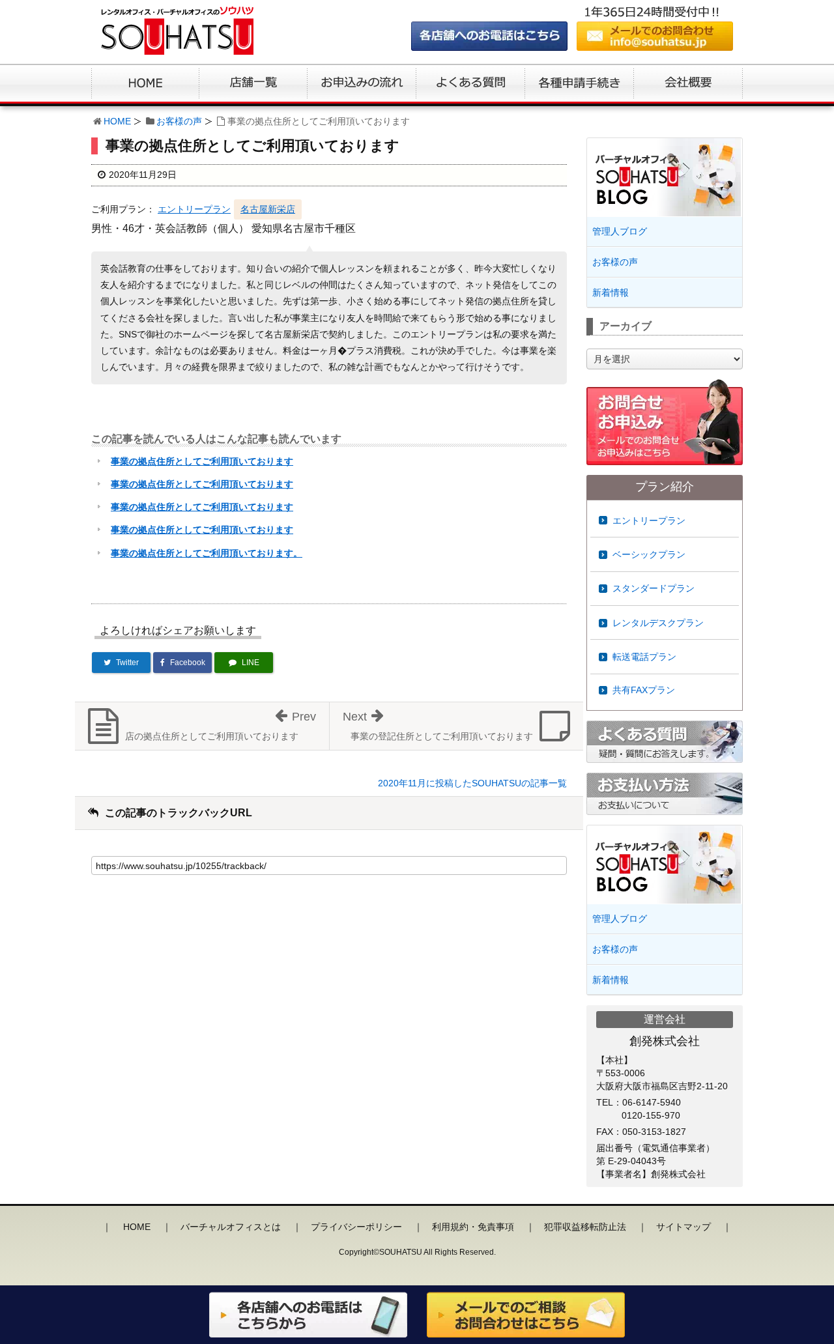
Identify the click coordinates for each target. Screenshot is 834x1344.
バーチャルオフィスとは (230, 1227)
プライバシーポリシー (356, 1227)
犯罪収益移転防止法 (585, 1227)
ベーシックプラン (648, 554)
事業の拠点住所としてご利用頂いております (202, 461)
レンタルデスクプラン (658, 623)
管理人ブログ (619, 231)
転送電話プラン (644, 656)
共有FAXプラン (643, 690)
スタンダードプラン (653, 588)
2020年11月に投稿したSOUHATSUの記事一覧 (472, 783)
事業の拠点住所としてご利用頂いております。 (206, 553)
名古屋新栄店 (267, 209)
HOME (117, 121)
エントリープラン (194, 209)
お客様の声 (179, 121)
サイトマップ (683, 1227)
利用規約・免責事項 (473, 1227)
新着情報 (610, 292)
